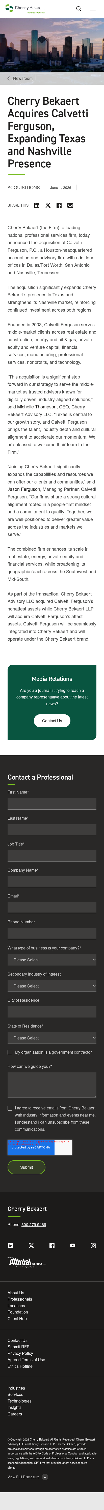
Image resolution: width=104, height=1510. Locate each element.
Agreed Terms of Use (26, 1359)
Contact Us (52, 721)
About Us (16, 1293)
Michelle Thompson (37, 406)
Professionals (20, 1299)
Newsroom (23, 78)
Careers (15, 1414)
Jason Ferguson (24, 489)
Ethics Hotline (20, 1366)
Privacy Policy (20, 1353)
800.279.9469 (33, 1224)
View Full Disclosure (24, 1477)
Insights (14, 1407)
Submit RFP (19, 1347)
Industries (16, 1388)
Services (15, 1394)
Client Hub (17, 1318)
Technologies (20, 1401)
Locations (16, 1305)
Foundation (18, 1312)
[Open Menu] (96, 9)
